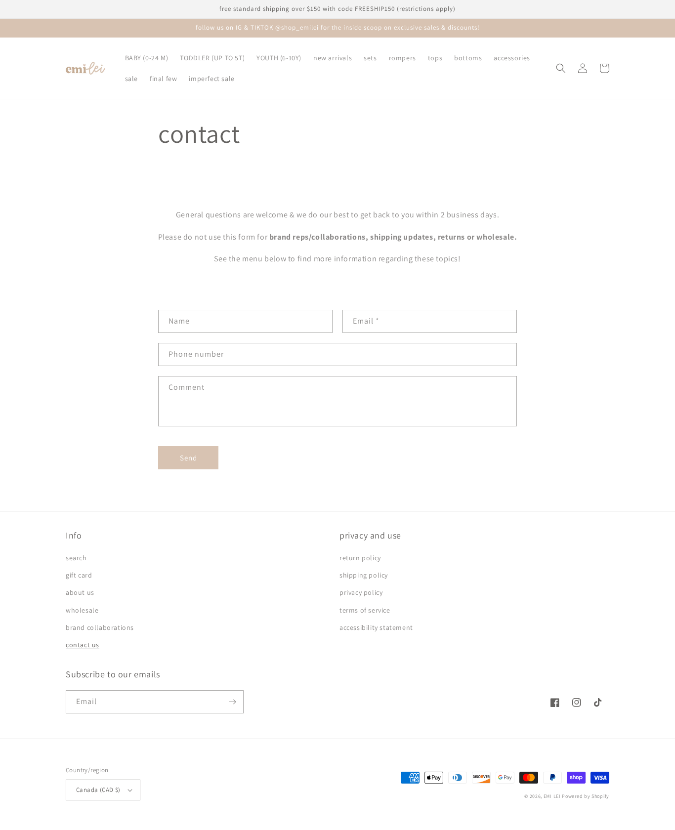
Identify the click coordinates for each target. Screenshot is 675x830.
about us (80, 592)
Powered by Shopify (585, 796)
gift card (79, 575)
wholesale (82, 610)
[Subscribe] (232, 701)
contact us (82, 644)
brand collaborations (100, 627)
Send (188, 457)
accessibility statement (376, 627)
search (76, 557)
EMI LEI (552, 796)
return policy (360, 557)
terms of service (364, 610)
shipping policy (363, 575)
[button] (561, 68)
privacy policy (360, 592)
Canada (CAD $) (98, 790)
